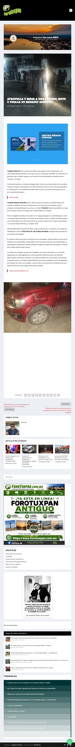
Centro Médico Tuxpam (51, 136)
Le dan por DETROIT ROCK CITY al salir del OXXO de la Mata (62, 457)
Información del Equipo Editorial (16, 562)
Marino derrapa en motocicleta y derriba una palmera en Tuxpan (32, 668)
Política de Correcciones (13, 564)
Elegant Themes (17, 745)
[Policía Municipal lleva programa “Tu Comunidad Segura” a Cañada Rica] (8, 654)
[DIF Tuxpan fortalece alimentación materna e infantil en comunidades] (8, 639)
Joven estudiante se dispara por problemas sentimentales (12, 458)
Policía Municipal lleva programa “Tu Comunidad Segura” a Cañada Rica (34, 653)
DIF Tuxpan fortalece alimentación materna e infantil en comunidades (34, 638)
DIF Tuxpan (22, 640)
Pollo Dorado (13, 197)
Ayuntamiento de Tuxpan (25, 662)
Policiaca (31, 106)
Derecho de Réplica (12, 567)
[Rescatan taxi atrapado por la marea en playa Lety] (45, 449)
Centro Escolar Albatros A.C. (19, 271)
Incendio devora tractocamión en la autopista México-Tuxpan (31, 645)
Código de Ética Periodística (14, 559)
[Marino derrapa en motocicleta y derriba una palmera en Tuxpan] (8, 669)
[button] (69, 741)
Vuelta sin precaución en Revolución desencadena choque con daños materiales (29, 460)
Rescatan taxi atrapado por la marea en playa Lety (45, 457)
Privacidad (9, 556)
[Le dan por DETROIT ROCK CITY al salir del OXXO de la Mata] (62, 449)
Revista (12, 106)
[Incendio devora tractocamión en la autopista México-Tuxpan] (8, 646)
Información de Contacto (14, 554)
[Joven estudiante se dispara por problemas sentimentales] (13, 449)
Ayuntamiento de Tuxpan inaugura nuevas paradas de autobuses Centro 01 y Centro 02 (39, 660)
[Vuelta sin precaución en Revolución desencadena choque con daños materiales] (29, 449)
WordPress (37, 745)
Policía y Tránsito (23, 655)
